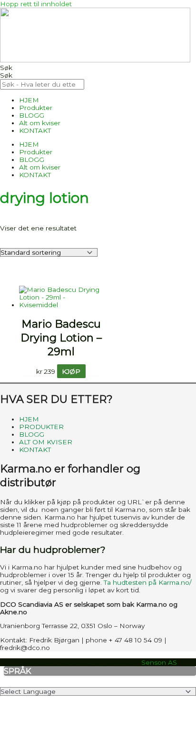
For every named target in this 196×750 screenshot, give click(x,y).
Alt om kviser (39, 123)
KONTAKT (35, 130)
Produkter (35, 107)
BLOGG (31, 115)
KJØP (71, 371)
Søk (6, 67)
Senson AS (159, 662)
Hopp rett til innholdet (36, 4)
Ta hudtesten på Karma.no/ (148, 582)
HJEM (29, 100)
